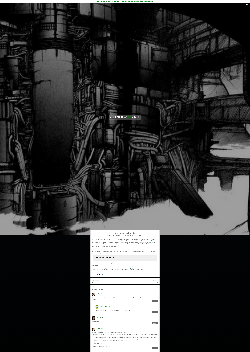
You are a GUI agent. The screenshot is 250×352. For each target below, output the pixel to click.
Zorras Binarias (115, 1)
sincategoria (139, 235)
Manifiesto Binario (138, 1)
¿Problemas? (124, 1)
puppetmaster (111, 235)
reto (108, 273)
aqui (93, 243)
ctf (151, 240)
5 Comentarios (129, 235)
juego (97, 273)
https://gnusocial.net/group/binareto (129, 268)
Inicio (98, 1)
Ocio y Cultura (103, 273)
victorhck (98, 317)
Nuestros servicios (105, 1)
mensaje (116, 263)
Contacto (130, 1)
